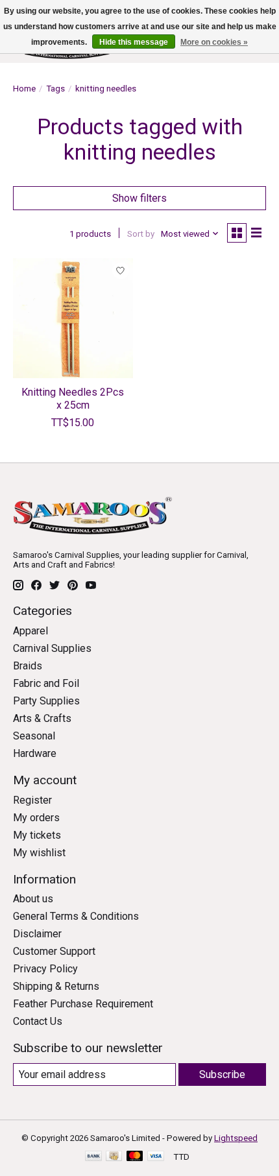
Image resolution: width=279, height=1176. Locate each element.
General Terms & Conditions (76, 916)
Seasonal (34, 736)
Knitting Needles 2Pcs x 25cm (72, 398)
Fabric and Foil (46, 683)
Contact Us (37, 1021)
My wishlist (39, 852)
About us (33, 899)
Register (32, 800)
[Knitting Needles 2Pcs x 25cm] (73, 318)
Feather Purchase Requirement (83, 1004)
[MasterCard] (135, 1157)
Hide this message (133, 42)
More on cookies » (214, 42)
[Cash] (114, 1157)
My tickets (37, 835)
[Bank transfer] (93, 1157)
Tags (55, 88)
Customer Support (54, 951)
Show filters (139, 198)
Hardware (34, 753)
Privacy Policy (45, 969)
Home (24, 88)
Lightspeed (236, 1138)
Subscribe (222, 1074)
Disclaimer (37, 934)
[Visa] (155, 1157)
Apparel (30, 631)
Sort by (140, 234)
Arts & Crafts (42, 718)
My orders (36, 817)
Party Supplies (46, 701)
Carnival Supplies (52, 648)
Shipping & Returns (56, 986)
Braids (27, 666)
